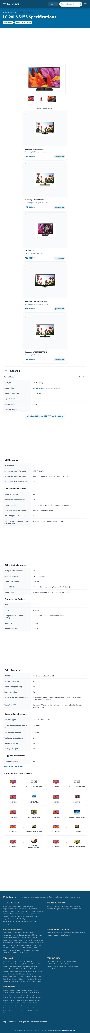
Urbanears (16, 938)
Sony (24, 906)
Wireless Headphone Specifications (58, 935)
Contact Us (12, 1022)
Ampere (21, 909)
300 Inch (19, 998)
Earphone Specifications (54, 932)
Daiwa (40, 971)
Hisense (10, 919)
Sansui (27, 964)
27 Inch (25, 1000)
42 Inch (17, 1003)
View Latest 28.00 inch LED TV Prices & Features (45, 416)
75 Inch (31, 1000)
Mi (31, 921)
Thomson (12, 969)
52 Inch (17, 995)
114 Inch (12, 1000)
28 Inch (5, 1008)
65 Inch (17, 990)
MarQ (20, 940)
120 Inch (5, 993)
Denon (27, 935)
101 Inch (5, 1000)
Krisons (11, 916)
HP (19, 948)
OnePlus (34, 938)
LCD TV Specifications (69, 961)
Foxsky (17, 916)
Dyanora (33, 914)
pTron (18, 921)
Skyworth (11, 974)
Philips (5, 919)
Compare (9, 22)
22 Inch (37, 1000)
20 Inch (29, 1008)
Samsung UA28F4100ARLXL (36, 352)
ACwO (10, 921)
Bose (19, 911)
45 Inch (23, 1010)
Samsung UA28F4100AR (34, 200)
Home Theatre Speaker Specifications (59, 909)
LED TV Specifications (54, 961)
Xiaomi (21, 953)
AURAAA (20, 976)
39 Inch (11, 1008)
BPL (34, 961)
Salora (5, 966)
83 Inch (29, 995)
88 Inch (5, 1010)
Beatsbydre (23, 919)
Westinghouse (7, 976)
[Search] (80, 4)
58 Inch (35, 995)
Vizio (15, 909)
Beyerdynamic (7, 938)
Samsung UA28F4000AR (34, 149)
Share (83, 377)
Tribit (19, 906)
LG (15, 13)
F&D (27, 911)
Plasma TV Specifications (55, 966)
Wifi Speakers (76, 909)
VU (24, 961)
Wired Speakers (75, 906)
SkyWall (34, 976)
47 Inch (23, 1003)
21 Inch (35, 1003)
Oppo (25, 940)
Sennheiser (14, 914)
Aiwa (38, 914)
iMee (9, 979)
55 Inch (29, 1003)
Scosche (5, 911)
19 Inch (17, 1010)
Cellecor (5, 916)
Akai (28, 981)
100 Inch (24, 993)
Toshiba (29, 961)
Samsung (6, 924)
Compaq (21, 914)
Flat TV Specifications (71, 966)
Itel (17, 974)
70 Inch (11, 990)
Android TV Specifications (55, 969)
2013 (40, 383)
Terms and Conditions (39, 1022)
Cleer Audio (20, 945)
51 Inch (17, 1005)
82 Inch (5, 995)
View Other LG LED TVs (23, 22)
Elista (27, 914)
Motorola (19, 969)
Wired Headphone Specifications (74, 932)
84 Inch (11, 1010)
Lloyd (22, 964)
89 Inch (38, 998)
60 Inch (24, 990)
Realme (5, 940)
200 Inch (5, 990)
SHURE (13, 945)
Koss (29, 938)
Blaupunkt (39, 911)
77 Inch (30, 993)
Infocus (40, 964)
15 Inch (5, 1005)
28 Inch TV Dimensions (53, 388)
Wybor (5, 974)
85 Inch (11, 993)
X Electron (22, 979)
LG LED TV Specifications (34, 253)
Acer (14, 976)
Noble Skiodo (17, 966)
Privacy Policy (24, 1022)
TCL (41, 916)
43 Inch (23, 1005)
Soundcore (12, 911)
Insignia (30, 974)
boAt (22, 916)
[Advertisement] (45, 44)
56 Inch (23, 995)
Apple (16, 919)
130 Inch (5, 998)
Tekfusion (34, 935)
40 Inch (30, 990)
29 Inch (11, 1005)
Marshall (30, 906)
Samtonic (33, 979)
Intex (17, 964)
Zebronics (6, 914)
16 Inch (17, 993)
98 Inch (11, 995)
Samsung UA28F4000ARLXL (36, 301)
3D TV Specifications (53, 964)
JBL (23, 911)
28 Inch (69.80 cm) (39, 388)
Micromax (6, 964)
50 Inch (17, 1008)
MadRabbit (29, 916)
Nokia (30, 940)
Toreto (36, 916)
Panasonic (17, 943)
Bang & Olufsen (8, 909)
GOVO (5, 921)
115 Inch (12, 998)
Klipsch (24, 938)
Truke (4, 945)
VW (28, 979)
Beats (40, 935)
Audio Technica (7, 932)
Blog (4, 1022)
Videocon (34, 964)
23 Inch (29, 1005)
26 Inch (35, 1005)
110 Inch (29, 1010)
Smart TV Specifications (68, 964)
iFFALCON (18, 971)
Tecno (15, 940)
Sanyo (30, 971)
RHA (41, 943)
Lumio (39, 981)
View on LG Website (14, 766)
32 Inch (36, 990)
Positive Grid (33, 909)
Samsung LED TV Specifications (36, 152)
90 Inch (5, 1013)
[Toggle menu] (85, 4)
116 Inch (19, 1000)
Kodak (12, 971)
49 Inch (35, 1008)
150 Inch (26, 998)
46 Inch (11, 1003)
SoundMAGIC (7, 935)
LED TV (10, 13)
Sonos (15, 906)
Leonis (17, 981)
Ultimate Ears (7, 906)
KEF (26, 909)
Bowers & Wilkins (34, 919)
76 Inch (32, 998)
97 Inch (36, 1010)
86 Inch (36, 993)
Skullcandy (25, 921)
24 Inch (5, 1003)
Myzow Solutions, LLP (67, 1030)
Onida (10, 966)
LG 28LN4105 (30, 250)
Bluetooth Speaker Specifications (57, 906)
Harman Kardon (8, 943)
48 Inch (23, 1008)
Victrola (32, 911)
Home (5, 13)
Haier (12, 964)
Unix (34, 921)
